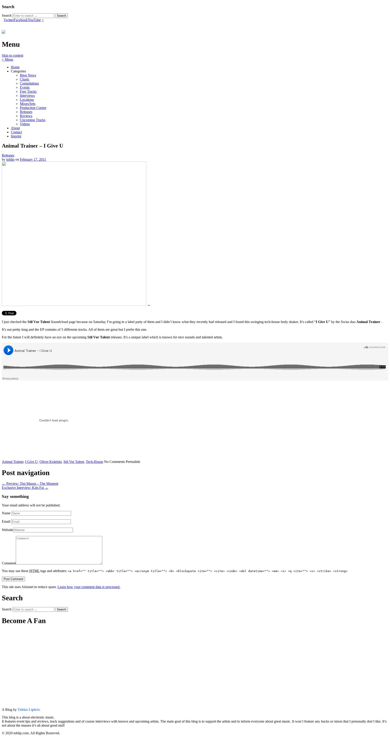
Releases (26, 112)
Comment (9, 563)
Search (7, 15)
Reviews (26, 116)
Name (6, 513)
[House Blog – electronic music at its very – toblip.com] (3, 31)
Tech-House (94, 462)
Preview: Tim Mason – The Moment (30, 483)
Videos (25, 124)
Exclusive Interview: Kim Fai (25, 488)
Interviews (27, 95)
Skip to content (12, 55)
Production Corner (33, 108)
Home (15, 67)
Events (25, 87)
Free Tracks (28, 91)
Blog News (28, 75)
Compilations (29, 83)
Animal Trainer (12, 462)
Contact (16, 132)
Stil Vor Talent (73, 462)
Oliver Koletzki (50, 462)
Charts (24, 79)
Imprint (16, 136)
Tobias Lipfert (28, 710)
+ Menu (7, 59)
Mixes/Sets (27, 104)
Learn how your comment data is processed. (89, 587)
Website (7, 530)
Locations (27, 100)
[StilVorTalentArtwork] (74, 305)
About (15, 128)
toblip (10, 159)
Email (6, 521)
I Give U (31, 462)
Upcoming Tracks (32, 120)
